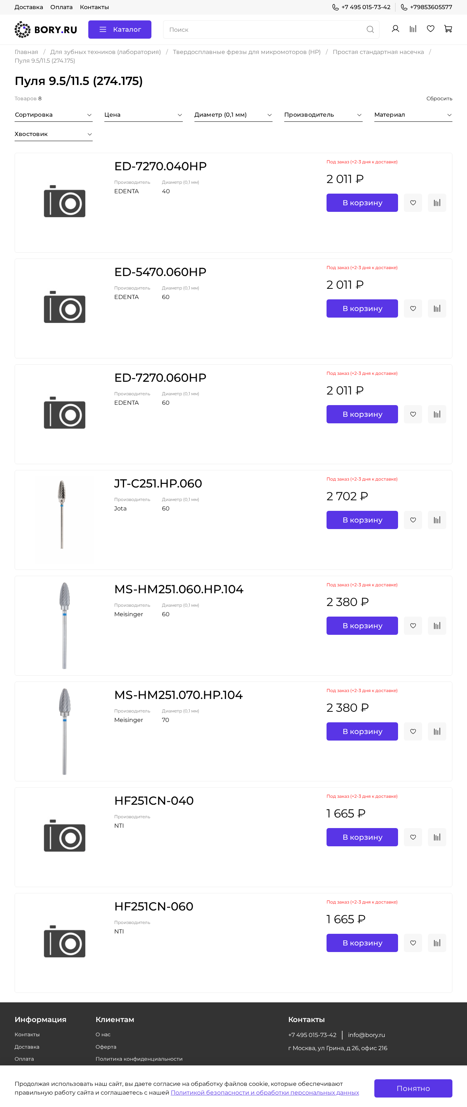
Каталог (127, 30)
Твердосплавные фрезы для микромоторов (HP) (247, 51)
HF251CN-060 (153, 906)
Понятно (413, 1088)
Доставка (29, 7)
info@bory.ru (366, 1035)
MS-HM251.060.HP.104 (178, 589)
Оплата (61, 7)
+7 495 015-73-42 (365, 7)
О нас (103, 1034)
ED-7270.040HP (160, 166)
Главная (26, 51)
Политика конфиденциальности (139, 1059)
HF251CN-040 (154, 800)
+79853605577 (431, 7)
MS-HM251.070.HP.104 (178, 695)
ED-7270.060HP (160, 377)
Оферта (106, 1047)
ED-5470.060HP (160, 272)
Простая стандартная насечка (378, 51)
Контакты (94, 7)
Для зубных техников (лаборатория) (105, 51)
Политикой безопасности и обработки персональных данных (265, 1092)
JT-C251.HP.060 (158, 483)
